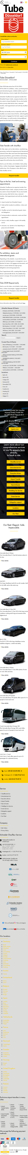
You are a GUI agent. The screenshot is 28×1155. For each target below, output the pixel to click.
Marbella (5, 1013)
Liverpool (5, 1077)
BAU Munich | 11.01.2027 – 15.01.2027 (12, 347)
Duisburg (5, 967)
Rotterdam (6, 1022)
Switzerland (7, 977)
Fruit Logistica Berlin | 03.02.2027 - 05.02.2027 (13, 332)
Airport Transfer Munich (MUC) (3, 1124)
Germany (6, 941)
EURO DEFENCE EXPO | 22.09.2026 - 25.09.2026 (14, 317)
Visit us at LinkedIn (9, 929)
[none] (22, 3)
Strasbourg (6, 1032)
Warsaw (5, 1087)
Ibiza (4, 1003)
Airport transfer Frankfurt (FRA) (24, 1116)
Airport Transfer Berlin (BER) (5, 1108)
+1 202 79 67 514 (18, 775)
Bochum (5, 377)
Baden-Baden (7, 946)
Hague (5, 1024)
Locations (16, 508)
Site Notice (4, 828)
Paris (4, 1036)
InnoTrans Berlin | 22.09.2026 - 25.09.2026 (13, 319)
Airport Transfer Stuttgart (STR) (14, 1125)
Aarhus (5, 1046)
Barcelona (6, 1006)
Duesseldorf (12, 72)
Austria (5, 970)
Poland (5, 1083)
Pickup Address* (5, 39)
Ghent (4, 993)
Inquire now (15, 429)
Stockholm (6, 1053)
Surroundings (6, 951)
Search (18, 337)
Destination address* (6, 45)
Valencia (5, 1008)
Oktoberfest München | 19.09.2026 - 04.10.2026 (14, 313)
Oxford (5, 1080)
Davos (4, 981)
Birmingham (6, 1075)
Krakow (5, 1089)
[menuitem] (22, 3)
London (5, 1072)
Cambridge (6, 1078)
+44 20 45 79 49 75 (15, 779)
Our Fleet (16, 514)
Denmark (6, 1041)
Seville (5, 1010)
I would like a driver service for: (8, 36)
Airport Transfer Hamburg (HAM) (12, 1107)
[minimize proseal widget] (8, 1144)
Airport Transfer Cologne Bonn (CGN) (14, 1114)
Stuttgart (4, 396)
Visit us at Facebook (9, 923)
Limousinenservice (15, 468)
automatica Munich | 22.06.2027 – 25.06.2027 (13, 349)
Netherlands (7, 1017)
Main (4, 950)
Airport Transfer (16, 479)
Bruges (5, 994)
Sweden (6, 1049)
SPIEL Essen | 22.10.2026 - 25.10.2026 (12, 321)
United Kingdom (9, 1068)
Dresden (5, 957)
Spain (5, 998)
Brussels (5, 989)
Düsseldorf (6, 948)
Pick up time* (4, 54)
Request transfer (14, 176)
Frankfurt (5, 389)
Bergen (5, 1063)
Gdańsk (5, 1090)
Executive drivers (15, 473)
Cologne (5, 379)
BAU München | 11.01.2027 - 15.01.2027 (12, 326)
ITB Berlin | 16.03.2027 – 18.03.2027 (11, 367)
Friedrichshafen (7, 958)
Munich (4, 394)
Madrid (5, 1001)
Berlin (4, 375)
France (5, 1027)
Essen (4, 386)
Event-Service (15, 496)
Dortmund (5, 382)
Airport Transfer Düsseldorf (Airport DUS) (23, 1107)
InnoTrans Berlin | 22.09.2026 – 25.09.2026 (13, 370)
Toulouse (5, 1034)
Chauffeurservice (15, 462)
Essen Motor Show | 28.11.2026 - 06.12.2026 (13, 324)
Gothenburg (6, 1054)
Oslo (4, 1065)
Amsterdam (6, 1020)
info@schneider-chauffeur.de (12, 64)
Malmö (5, 1056)
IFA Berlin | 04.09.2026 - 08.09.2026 (11, 311)
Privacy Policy (10, 67)
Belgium (6, 986)
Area (4, 962)
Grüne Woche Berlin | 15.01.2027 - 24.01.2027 (14, 328)
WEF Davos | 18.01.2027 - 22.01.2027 (12, 330)
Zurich (4, 982)
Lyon (4, 1030)
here (24, 303)
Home (1, 72)
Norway (6, 1059)
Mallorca (5, 1005)
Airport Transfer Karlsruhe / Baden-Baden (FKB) (23, 1123)
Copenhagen (6, 1044)
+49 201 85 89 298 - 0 (15, 771)
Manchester (6, 1073)
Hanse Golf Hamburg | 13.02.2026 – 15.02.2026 (14, 344)
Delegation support (15, 502)
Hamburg (5, 391)
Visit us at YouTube (20, 929)
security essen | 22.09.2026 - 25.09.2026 (12, 315)
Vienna (5, 974)
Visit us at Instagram (21, 923)
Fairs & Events (6, 72)
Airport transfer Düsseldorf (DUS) (5, 1115)
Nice (4, 1037)
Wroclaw (5, 1092)
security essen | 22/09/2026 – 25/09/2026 (13, 365)
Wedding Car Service (15, 491)
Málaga (5, 1012)
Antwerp (5, 991)
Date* (2, 50)
